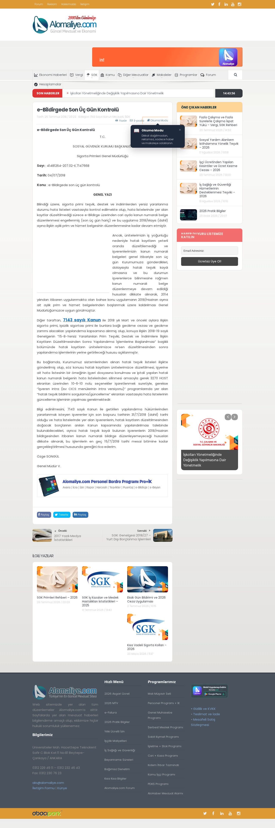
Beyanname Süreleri (118, 760)
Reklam (52, 4)
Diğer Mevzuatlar (135, 75)
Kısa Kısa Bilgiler (115, 779)
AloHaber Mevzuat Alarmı (165, 793)
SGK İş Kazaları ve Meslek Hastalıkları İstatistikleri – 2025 (100, 601)
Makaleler (164, 75)
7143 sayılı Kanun (82, 320)
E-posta (139, 120)
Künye (62, 788)
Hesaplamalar (50, 84)
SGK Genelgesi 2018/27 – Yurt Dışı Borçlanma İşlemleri (128, 537)
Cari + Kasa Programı (163, 756)
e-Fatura (110, 713)
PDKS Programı (158, 784)
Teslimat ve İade (206, 714)
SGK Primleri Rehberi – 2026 (57, 597)
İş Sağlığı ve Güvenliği (119, 750)
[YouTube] (232, 4)
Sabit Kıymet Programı (163, 737)
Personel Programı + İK (164, 703)
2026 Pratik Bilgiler (212, 211)
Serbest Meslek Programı (165, 727)
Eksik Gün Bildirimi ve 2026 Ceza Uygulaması (146, 599)
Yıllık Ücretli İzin (114, 731)
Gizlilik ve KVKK (204, 708)
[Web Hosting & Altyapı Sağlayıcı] (47, 813)
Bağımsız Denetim (117, 769)
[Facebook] (219, 4)
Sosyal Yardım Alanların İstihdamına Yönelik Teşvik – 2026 (218, 144)
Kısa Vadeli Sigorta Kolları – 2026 (147, 647)
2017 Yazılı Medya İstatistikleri (67, 538)
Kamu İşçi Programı (161, 774)
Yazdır (123, 120)
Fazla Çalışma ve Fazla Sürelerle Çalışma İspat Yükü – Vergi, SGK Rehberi (218, 121)
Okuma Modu (159, 120)
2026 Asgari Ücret (117, 694)
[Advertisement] (73, 263)
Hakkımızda (68, 4)
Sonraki (142, 531)
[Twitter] (212, 4)
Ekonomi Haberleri (53, 75)
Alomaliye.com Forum (119, 788)
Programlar (188, 75)
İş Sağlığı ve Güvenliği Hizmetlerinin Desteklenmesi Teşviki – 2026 (217, 190)
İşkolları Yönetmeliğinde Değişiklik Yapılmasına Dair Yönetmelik (117, 93)
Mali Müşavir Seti (159, 694)
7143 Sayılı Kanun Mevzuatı (107, 117)
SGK (94, 75)
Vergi (79, 75)
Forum (39, 4)
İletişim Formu (43, 788)
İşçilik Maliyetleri (115, 741)
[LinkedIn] (226, 4)
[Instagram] (239, 4)
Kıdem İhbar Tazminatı (163, 765)
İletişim (84, 4)
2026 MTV (111, 703)
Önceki (62, 531)
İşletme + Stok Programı (164, 746)
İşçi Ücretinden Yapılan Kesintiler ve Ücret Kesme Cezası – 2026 (218, 166)
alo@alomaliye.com (48, 782)
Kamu (110, 75)
